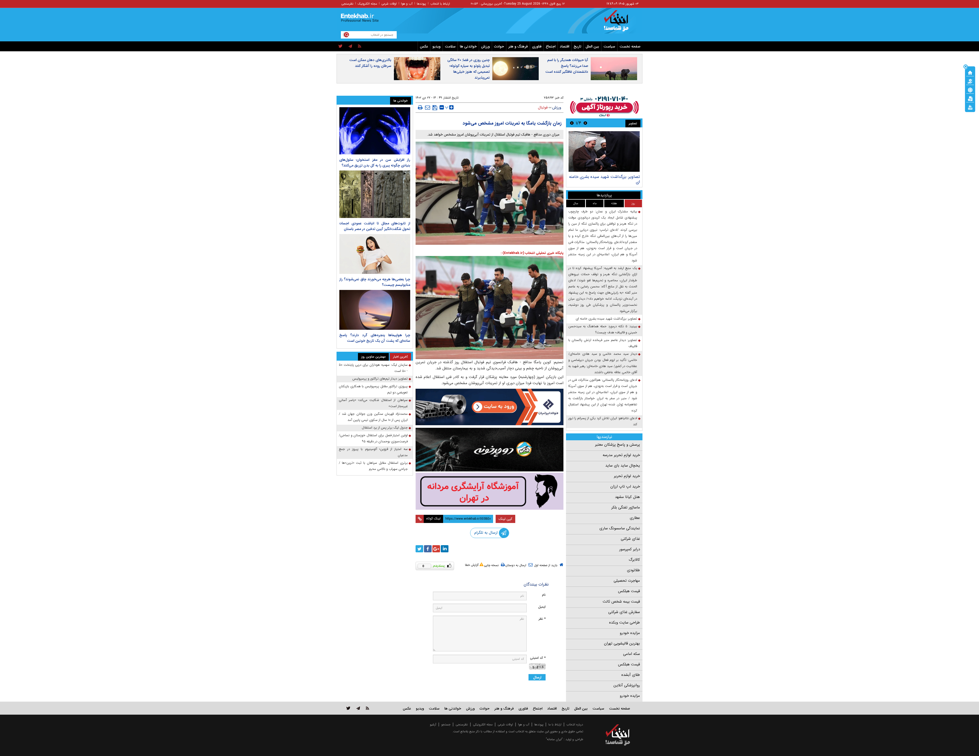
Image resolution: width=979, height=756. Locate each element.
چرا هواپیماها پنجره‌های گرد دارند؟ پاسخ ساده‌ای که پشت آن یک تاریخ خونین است (374, 338)
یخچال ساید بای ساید (622, 465)
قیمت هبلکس (629, 591)
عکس (424, 46)
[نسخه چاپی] (420, 107)
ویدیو (436, 46)
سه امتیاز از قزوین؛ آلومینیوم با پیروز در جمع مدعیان (373, 452)
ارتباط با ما (554, 724)
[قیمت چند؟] (970, 81)
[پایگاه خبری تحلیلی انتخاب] (620, 23)
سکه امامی (631, 654)
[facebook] (428, 548)
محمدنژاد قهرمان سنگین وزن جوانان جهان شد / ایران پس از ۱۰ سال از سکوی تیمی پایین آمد (373, 417)
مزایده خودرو (630, 633)
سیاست (609, 46)
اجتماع (551, 46)
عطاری (635, 518)
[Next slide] (572, 123)
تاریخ (577, 46)
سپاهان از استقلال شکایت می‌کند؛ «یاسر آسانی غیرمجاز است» (373, 403)
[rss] (359, 46)
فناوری (537, 46)
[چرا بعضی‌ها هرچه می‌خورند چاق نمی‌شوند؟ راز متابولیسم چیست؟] (374, 254)
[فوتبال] (970, 89)
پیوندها (421, 3)
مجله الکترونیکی (483, 724)
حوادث (499, 46)
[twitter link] (348, 708)
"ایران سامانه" (554, 739)
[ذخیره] (434, 108)
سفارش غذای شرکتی (624, 612)
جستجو (445, 724)
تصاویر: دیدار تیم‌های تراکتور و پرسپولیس (380, 378)
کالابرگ (634, 560)
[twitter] (340, 46)
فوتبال (543, 107)
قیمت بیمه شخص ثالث (621, 602)
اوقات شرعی (389, 3)
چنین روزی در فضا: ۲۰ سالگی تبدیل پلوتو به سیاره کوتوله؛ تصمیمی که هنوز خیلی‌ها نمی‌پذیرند (468, 68)
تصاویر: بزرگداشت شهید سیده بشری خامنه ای (604, 179)
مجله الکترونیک (367, 3)
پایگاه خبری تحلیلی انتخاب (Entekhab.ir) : (532, 253)
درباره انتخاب (574, 724)
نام (544, 595)
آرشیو (433, 724)
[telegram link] (358, 708)
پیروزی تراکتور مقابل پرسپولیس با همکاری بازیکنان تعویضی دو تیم (373, 389)
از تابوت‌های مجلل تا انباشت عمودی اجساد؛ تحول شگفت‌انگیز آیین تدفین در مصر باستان (374, 226)
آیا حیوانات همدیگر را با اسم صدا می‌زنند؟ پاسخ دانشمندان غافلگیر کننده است (566, 66)
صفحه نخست (630, 46)
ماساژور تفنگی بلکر (625, 507)
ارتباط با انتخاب (440, 3)
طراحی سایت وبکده (624, 622)
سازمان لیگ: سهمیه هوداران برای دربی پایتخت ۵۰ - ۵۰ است (373, 368)
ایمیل (542, 606)
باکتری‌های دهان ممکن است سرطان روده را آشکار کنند (370, 63)
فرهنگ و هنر (518, 46)
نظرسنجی (347, 3)
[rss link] (367, 708)
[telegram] (350, 46)
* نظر (542, 618)
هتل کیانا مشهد (627, 497)
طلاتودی (633, 570)
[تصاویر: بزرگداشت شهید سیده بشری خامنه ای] (604, 151)
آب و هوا (407, 3)
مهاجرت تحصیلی (627, 581)
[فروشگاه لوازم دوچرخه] (489, 449)
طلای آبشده (630, 675)
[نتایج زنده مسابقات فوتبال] (970, 107)
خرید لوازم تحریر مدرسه (621, 455)
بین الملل (592, 46)
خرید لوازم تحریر (627, 476)
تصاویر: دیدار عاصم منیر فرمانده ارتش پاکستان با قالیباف (602, 343)
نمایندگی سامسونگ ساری (619, 528)
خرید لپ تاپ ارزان (625, 486)
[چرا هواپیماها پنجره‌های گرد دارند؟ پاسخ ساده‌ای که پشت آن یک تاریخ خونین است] (374, 310)
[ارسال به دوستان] (427, 107)
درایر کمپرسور (629, 549)
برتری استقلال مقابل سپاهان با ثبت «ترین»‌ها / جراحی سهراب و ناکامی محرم (373, 466)
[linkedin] (444, 548)
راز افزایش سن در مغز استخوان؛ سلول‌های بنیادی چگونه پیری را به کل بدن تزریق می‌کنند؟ (374, 162)
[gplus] (436, 548)
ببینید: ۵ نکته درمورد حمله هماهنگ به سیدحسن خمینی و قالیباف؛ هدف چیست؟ (602, 329)
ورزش (485, 46)
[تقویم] (970, 98)
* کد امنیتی (538, 658)
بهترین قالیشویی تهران (622, 643)
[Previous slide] (585, 123)
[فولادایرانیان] (489, 407)
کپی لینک (505, 519)
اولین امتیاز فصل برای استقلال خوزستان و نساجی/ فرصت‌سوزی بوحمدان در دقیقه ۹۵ (373, 438)
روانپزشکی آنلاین (626, 685)
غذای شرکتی (630, 539)
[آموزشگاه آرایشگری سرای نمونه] (489, 491)
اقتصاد (564, 46)
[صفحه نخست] (970, 72)
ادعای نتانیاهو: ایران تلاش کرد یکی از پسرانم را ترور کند (602, 421)
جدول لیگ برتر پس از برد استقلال (385, 427)
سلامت (450, 46)
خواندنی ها (468, 46)
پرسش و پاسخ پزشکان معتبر (617, 445)
